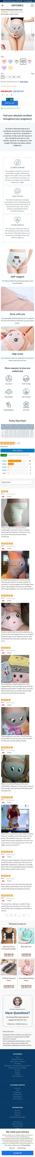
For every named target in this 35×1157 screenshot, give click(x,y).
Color (2, 57)
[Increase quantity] (11, 95)
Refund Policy (17, 1096)
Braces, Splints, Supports (17, 1061)
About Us (17, 1111)
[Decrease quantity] (2, 95)
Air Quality (17, 1063)
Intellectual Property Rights (17, 1117)
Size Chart (24, 82)
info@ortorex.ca (21, 1024)
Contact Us (17, 1088)
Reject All (12, 1148)
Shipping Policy (17, 1094)
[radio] (4, 61)
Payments (17, 1115)
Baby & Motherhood (17, 1059)
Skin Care (17, 1070)
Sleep (17, 1057)
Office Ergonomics (17, 1076)
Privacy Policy (18, 1092)
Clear (32, 73)
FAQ (17, 1090)
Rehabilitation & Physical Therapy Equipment (17, 1066)
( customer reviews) (16, 12)
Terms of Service (17, 1099)
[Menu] (2, 5)
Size (2, 73)
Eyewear (17, 1072)
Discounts (17, 1113)
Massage (17, 1074)
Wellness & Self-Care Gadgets (17, 1068)
